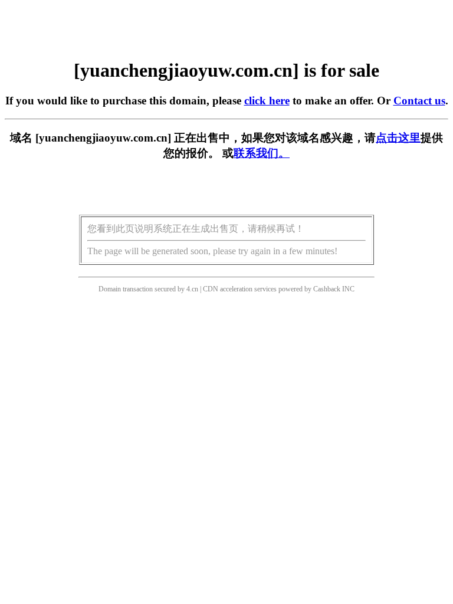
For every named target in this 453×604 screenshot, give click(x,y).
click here (267, 100)
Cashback (326, 289)
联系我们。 (262, 153)
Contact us (419, 100)
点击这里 (398, 138)
